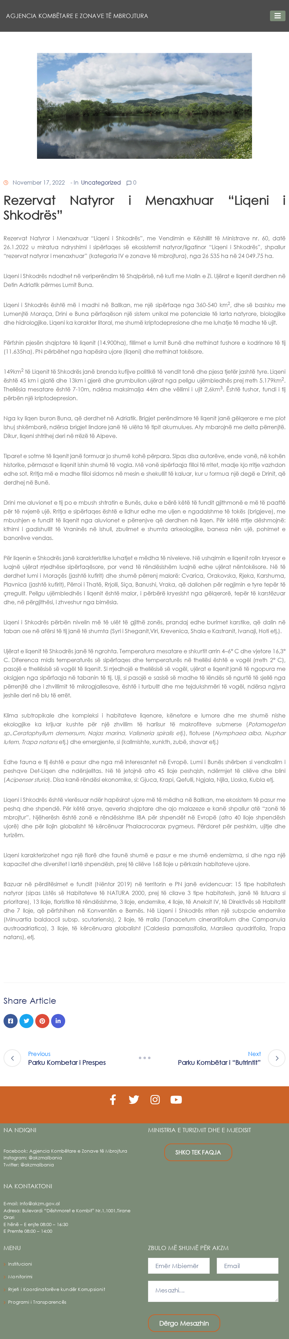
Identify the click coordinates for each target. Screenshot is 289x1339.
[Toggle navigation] (277, 16)
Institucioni (20, 1264)
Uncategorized (101, 182)
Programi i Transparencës (37, 1302)
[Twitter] (26, 1021)
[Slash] (144, 1058)
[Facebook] (11, 1021)
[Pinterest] (42, 1021)
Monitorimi (20, 1277)
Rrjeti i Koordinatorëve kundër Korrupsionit (56, 1289)
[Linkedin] (58, 1021)
